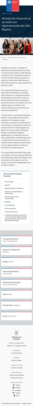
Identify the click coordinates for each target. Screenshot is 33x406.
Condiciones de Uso (16, 378)
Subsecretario (9, 182)
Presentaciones (10, 205)
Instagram (18, 390)
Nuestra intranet (16, 360)
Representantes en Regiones (14, 188)
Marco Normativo (10, 208)
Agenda (7, 185)
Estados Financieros (11, 212)
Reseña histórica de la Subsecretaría (12, 197)
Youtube (17, 388)
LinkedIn (17, 393)
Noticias (5, 59)
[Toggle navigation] (24, 2)
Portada (3, 57)
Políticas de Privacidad (16, 375)
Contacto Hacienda (16, 368)
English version (27, 403)
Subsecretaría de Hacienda (16, 57)
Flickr (17, 395)
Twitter (17, 385)
